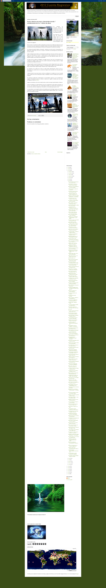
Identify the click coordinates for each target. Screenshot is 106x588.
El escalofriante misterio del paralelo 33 (74, 65)
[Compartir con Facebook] (42, 115)
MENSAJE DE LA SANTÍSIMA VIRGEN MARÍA (75, 124)
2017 (69, 170)
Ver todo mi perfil (69, 479)
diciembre (70, 171)
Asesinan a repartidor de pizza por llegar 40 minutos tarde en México (75, 106)
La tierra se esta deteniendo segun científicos (75, 115)
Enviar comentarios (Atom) (36, 153)
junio (69, 180)
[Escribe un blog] (39, 115)
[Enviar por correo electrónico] (38, 115)
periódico (37, 80)
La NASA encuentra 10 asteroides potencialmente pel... (73, 323)
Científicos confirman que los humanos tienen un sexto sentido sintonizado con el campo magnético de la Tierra (72, 77)
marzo (69, 461)
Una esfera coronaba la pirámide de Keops (75, 86)
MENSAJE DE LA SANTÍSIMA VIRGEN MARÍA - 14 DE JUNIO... (73, 251)
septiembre (70, 176)
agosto (69, 177)
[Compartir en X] (41, 115)
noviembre (70, 173)
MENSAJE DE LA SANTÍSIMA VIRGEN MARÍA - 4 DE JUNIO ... (73, 390)
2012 (69, 472)
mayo (69, 458)
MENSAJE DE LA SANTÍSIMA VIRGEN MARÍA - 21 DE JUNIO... (73, 217)
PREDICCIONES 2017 (71, 258)
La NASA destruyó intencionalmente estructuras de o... (73, 451)
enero (69, 464)
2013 (69, 470)
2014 (69, 469)
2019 (69, 167)
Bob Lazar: (70, 309)
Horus (69, 478)
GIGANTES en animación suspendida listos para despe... (72, 440)
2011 (69, 473)
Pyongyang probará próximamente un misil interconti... (72, 338)
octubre (69, 174)
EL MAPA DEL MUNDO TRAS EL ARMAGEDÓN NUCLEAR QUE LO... (73, 288)
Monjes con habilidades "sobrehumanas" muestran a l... (73, 443)
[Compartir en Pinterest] (43, 115)
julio (69, 179)
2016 (69, 466)
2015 (69, 467)
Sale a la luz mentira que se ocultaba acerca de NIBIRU (75, 143)
